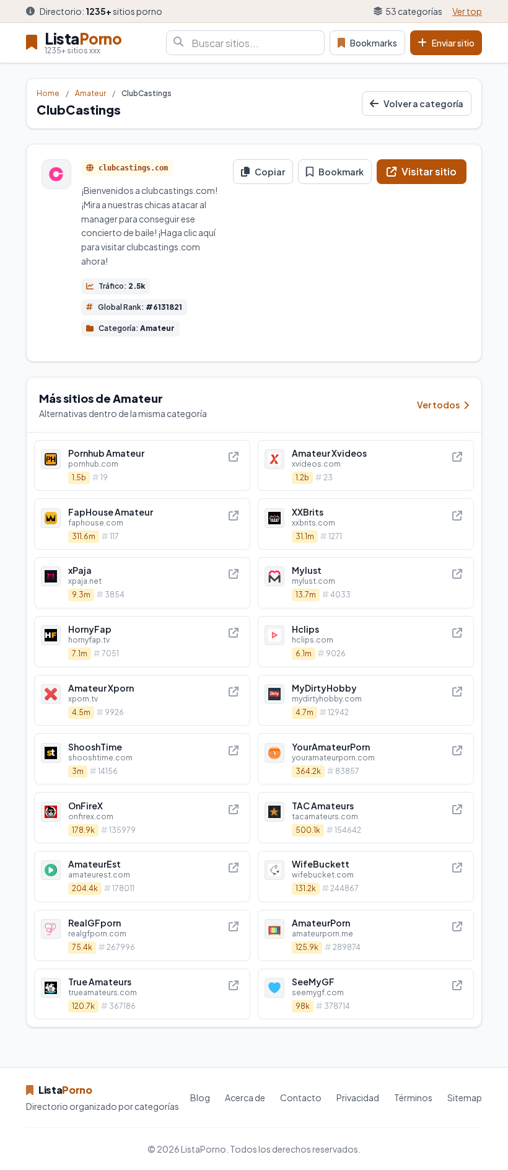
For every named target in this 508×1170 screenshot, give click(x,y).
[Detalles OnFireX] (142, 818)
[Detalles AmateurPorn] (365, 935)
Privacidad (357, 1097)
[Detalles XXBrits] (365, 524)
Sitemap (464, 1097)
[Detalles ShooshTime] (142, 759)
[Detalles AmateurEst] (142, 876)
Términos (413, 1097)
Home (48, 93)
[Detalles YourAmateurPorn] (365, 759)
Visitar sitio (429, 171)
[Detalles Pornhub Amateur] (142, 466)
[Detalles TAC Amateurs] (365, 818)
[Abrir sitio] (233, 457)
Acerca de (245, 1097)
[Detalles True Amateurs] (142, 994)
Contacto (301, 1097)
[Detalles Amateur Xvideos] (365, 466)
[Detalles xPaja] (142, 583)
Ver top (467, 11)
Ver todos (439, 404)
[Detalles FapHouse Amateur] (142, 524)
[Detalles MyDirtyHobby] (365, 700)
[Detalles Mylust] (365, 583)
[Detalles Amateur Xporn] (142, 700)
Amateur (90, 93)
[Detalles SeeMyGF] (365, 994)
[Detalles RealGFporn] (142, 935)
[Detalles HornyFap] (142, 642)
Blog (200, 1097)
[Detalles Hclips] (365, 642)
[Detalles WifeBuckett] (365, 876)
